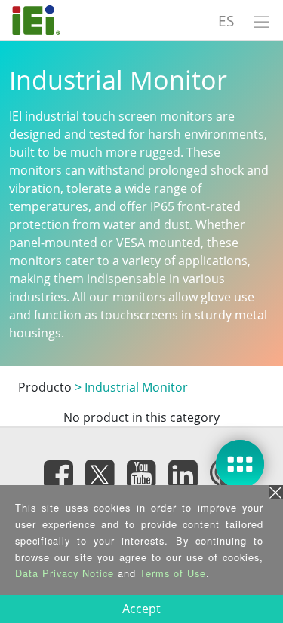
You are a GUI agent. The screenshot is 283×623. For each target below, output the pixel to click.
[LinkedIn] (183, 474)
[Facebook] (59, 474)
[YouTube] (142, 474)
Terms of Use (173, 573)
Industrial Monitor (136, 387)
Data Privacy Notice (64, 573)
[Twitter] (100, 469)
